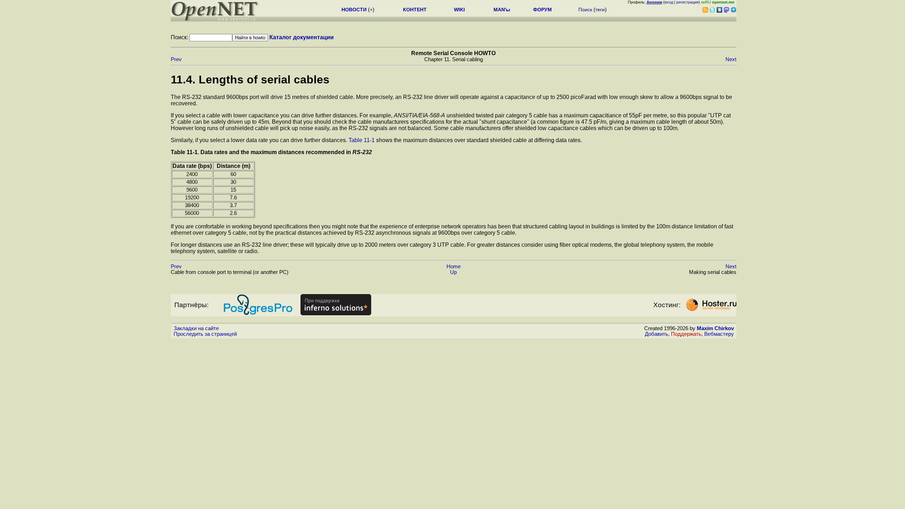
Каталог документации (301, 37)
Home (453, 266)
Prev (176, 59)
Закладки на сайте (196, 328)
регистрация (687, 2)
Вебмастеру (719, 334)
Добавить (656, 334)
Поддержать (686, 334)
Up (453, 272)
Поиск (585, 9)
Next (730, 59)
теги (600, 9)
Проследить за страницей (205, 334)
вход (669, 2)
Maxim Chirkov (715, 328)
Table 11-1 (362, 140)
